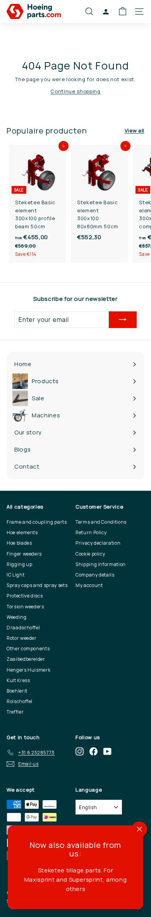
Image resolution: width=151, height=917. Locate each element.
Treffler (15, 712)
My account (89, 585)
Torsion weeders (25, 606)
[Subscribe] (123, 319)
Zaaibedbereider (26, 659)
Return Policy (91, 532)
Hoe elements (22, 532)
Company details (95, 574)
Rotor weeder (22, 638)
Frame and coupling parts (37, 522)
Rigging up (20, 564)
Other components (28, 648)
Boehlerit (17, 691)
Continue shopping (75, 91)
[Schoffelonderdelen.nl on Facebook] (93, 751)
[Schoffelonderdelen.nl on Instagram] (80, 751)
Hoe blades (19, 543)
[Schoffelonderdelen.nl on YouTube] (107, 751)
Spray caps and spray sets (37, 585)
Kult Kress (18, 680)
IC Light (15, 574)
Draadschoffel (23, 627)
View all (134, 130)
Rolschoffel (20, 701)
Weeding (17, 617)
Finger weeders (24, 554)
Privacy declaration (98, 543)
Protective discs (25, 595)
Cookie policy (90, 554)
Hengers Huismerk (28, 670)
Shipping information (101, 564)
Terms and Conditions (101, 522)
